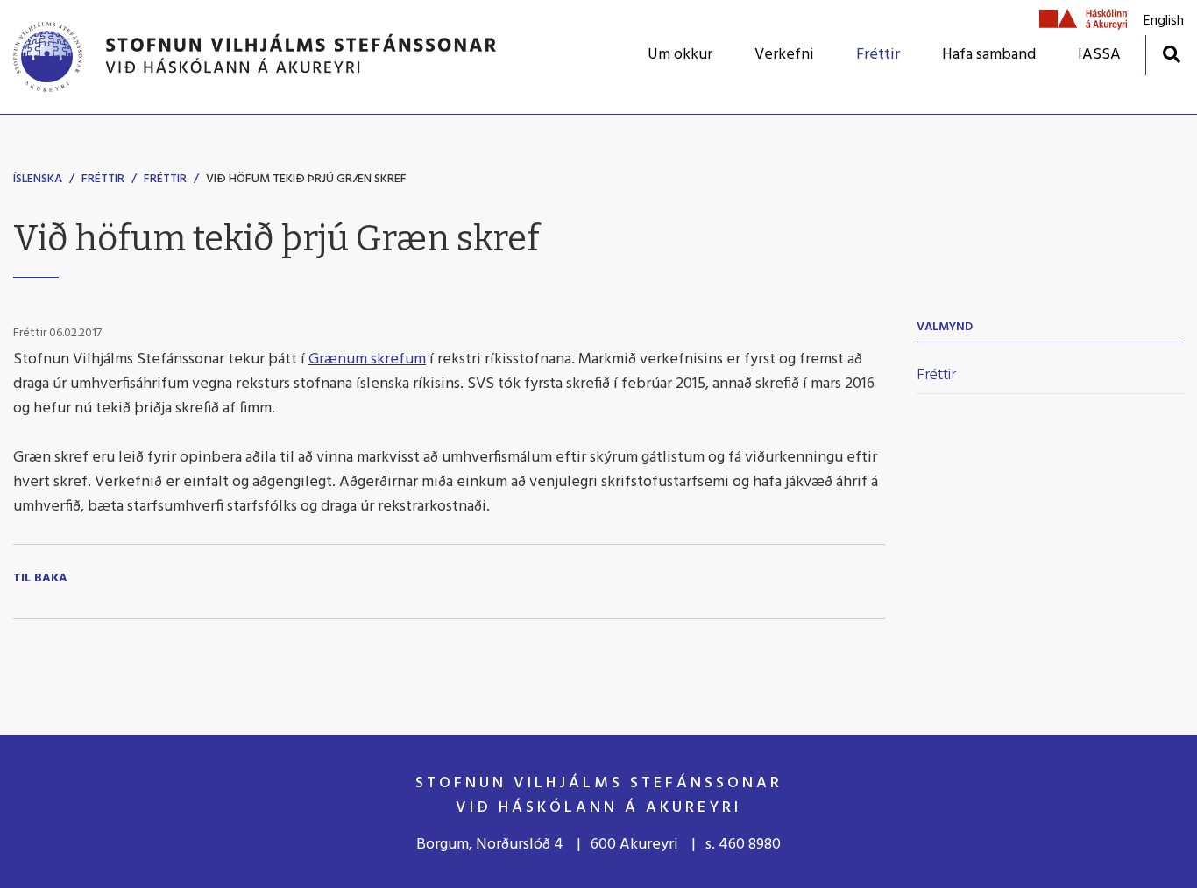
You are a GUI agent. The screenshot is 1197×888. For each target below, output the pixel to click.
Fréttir (102, 179)
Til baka (40, 578)
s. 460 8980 (743, 844)
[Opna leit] (1171, 54)
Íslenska (37, 179)
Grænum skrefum (367, 359)
